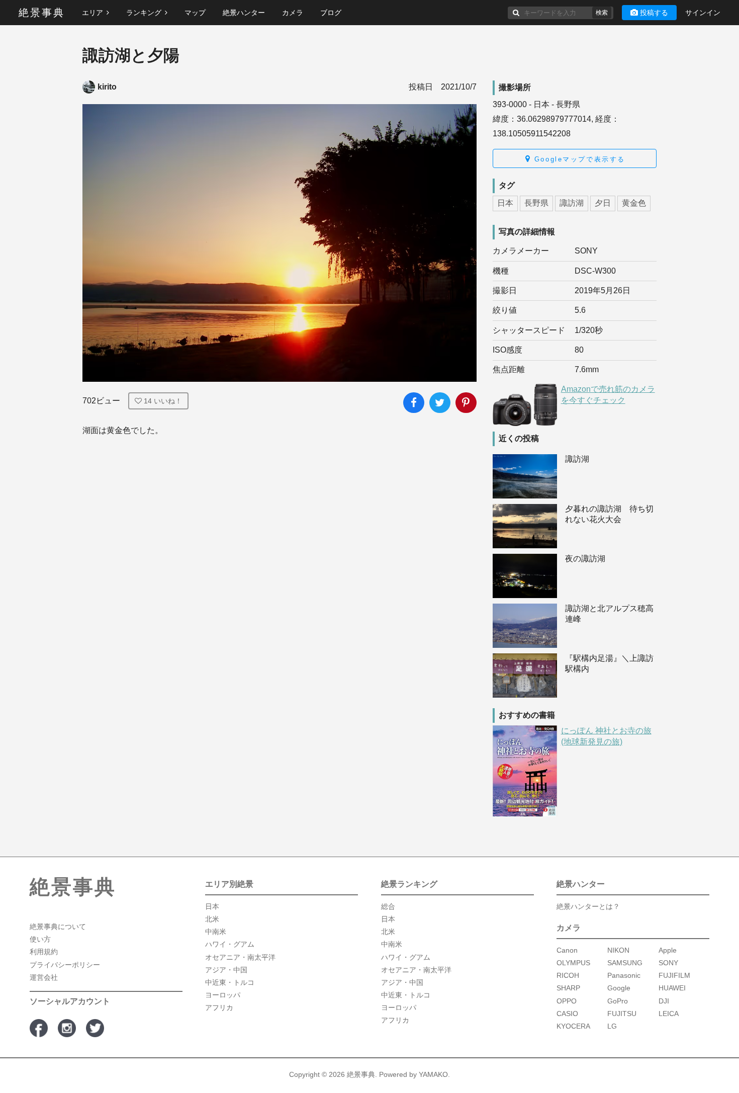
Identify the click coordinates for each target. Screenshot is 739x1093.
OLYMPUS (573, 963)
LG (612, 1026)
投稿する (654, 13)
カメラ (292, 13)
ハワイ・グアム (229, 944)
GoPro (617, 1000)
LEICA (669, 1013)
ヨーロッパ (222, 995)
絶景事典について (58, 926)
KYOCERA (573, 1026)
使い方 (40, 939)
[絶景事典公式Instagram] (67, 1028)
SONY (668, 963)
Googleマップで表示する (578, 159)
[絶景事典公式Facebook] (39, 1028)
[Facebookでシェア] (413, 402)
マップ (195, 13)
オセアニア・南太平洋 (240, 957)
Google (618, 988)
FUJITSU (621, 1013)
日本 (505, 203)
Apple (668, 950)
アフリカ (219, 1007)
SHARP (568, 988)
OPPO (567, 1000)
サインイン (702, 13)
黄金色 (634, 203)
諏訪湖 (572, 203)
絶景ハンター (244, 13)
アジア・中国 (226, 969)
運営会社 (44, 977)
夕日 (603, 203)
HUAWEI (672, 988)
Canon (567, 950)
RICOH (568, 975)
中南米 (215, 932)
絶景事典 (42, 12)
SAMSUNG (624, 963)
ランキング (143, 13)
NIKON (618, 950)
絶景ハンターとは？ (588, 906)
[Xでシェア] (439, 402)
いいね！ (163, 401)
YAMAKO (433, 1074)
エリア (92, 13)
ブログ (330, 13)
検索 (602, 12)
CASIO (567, 1013)
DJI (664, 1000)
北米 (212, 919)
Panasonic (623, 975)
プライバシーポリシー (65, 964)
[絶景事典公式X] (95, 1028)
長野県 (536, 203)
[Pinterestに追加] (466, 402)
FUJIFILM (674, 975)
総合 (388, 906)
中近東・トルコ (229, 982)
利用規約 (44, 952)
